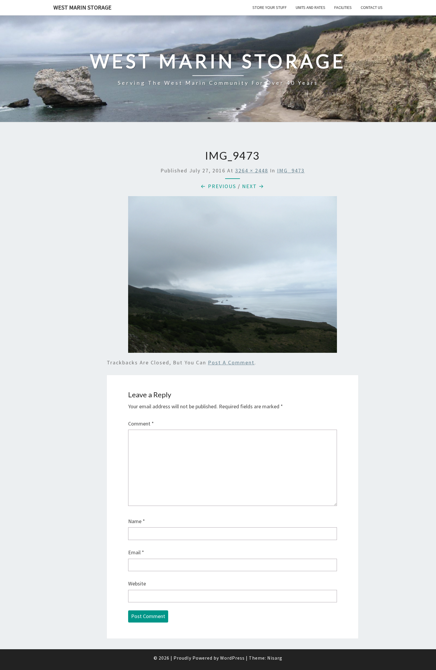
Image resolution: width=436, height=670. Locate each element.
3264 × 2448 (251, 170)
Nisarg (274, 658)
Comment (141, 423)
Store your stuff (269, 7)
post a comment (231, 362)
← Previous (218, 186)
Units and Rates (310, 7)
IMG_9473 (291, 170)
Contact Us (372, 7)
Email (136, 552)
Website (137, 583)
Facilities (343, 7)
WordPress (232, 658)
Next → (253, 186)
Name (136, 521)
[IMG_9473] (232, 276)
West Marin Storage (82, 7)
